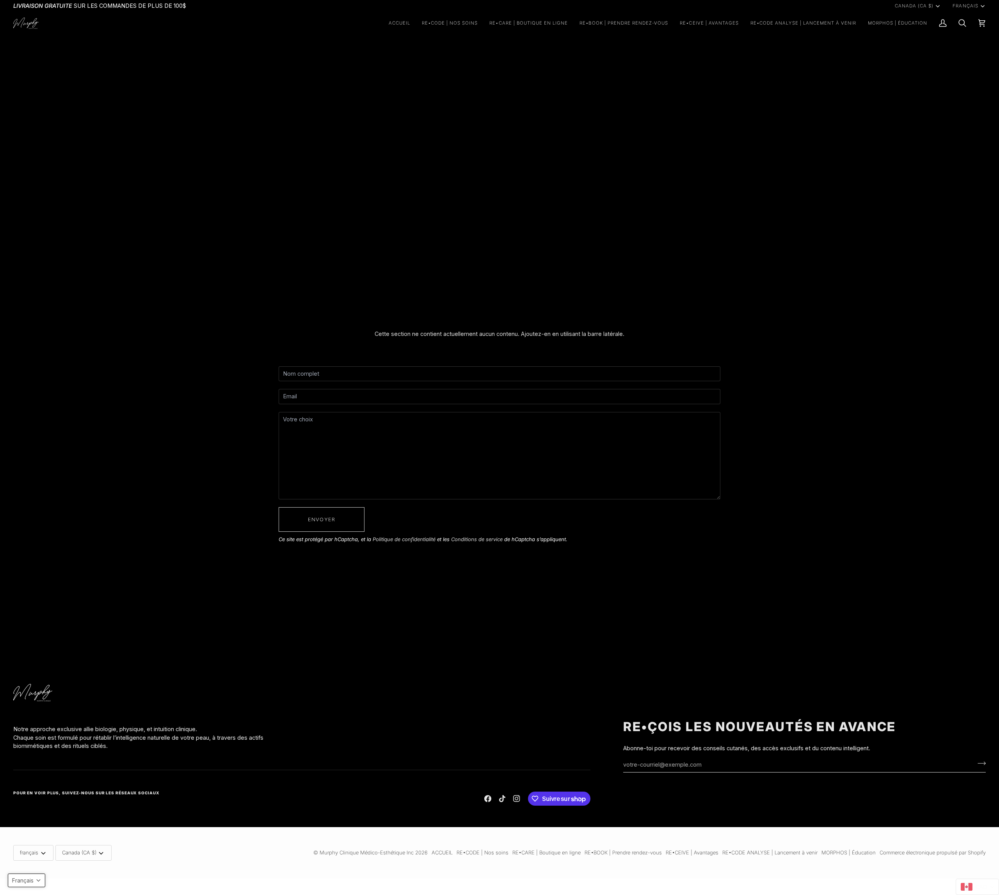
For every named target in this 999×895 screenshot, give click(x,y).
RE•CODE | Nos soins (482, 852)
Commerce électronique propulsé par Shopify (933, 852)
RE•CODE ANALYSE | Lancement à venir (770, 852)
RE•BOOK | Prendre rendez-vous (623, 852)
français (965, 6)
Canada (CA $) (914, 6)
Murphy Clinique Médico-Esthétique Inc (367, 852)
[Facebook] (487, 798)
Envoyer (321, 519)
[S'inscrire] (979, 763)
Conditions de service (477, 539)
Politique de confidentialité (404, 539)
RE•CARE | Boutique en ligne (546, 852)
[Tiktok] (502, 798)
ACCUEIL (442, 852)
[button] (450, 23)
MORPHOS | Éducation (848, 852)
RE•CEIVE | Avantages (692, 852)
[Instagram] (516, 798)
